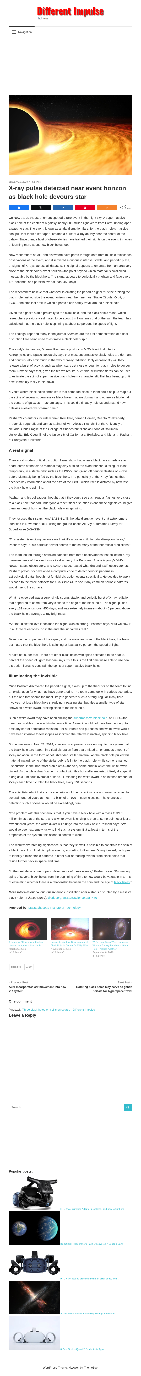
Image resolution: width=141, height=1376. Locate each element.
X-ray (29, 967)
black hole (16, 967)
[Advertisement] (70, 63)
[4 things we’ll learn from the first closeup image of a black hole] (28, 929)
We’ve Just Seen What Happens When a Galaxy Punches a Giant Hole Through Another (110, 945)
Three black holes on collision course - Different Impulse (58, 1009)
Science (36, 181)
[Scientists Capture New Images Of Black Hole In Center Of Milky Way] (70, 929)
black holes (122, 882)
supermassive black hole (90, 718)
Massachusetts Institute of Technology (54, 907)
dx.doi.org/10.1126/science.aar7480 (72, 897)
